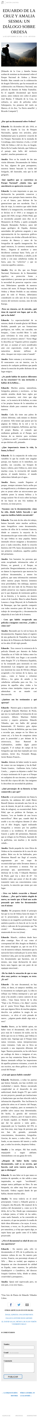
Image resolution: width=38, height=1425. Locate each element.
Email (27, 1305)
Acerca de (6, 1415)
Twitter (19, 1305)
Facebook (11, 1305)
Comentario (8, 1361)
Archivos (19, 1415)
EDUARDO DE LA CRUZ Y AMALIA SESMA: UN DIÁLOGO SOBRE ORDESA (19, 21)
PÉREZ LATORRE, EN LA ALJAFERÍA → (27, 1394)
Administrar (32, 1415)
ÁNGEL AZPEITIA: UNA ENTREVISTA (19, 1315)
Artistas (31, 36)
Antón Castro (12, 2)
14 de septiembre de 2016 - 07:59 (15, 36)
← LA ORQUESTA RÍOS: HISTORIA (10, 1394)
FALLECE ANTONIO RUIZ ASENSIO (19, 1318)
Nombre (6, 1344)
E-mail (11, 1352)
